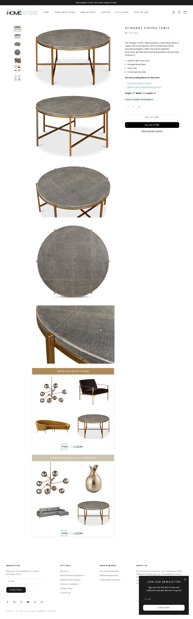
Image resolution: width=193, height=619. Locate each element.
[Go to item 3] (17, 44)
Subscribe (164, 607)
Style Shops (122, 12)
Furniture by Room (64, 12)
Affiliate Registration (109, 575)
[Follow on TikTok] (35, 602)
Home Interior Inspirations (72, 575)
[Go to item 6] (17, 69)
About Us (64, 571)
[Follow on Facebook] (7, 602)
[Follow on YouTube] (28, 602)
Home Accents (88, 12)
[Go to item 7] (17, 78)
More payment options (152, 131)
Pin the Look (154, 574)
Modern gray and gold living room (144, 87)
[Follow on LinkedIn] (41, 602)
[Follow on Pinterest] (21, 602)
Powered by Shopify (46, 611)
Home (46, 12)
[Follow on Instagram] (14, 602)
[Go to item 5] (17, 60)
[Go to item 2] (17, 37)
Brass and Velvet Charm (139, 83)
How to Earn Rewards (109, 571)
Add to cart (152, 117)
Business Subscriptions (70, 579)
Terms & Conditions (69, 584)
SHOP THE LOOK (141, 12)
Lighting (105, 12)
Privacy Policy (66, 588)
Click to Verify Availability (139, 99)
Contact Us (65, 592)
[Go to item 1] (17, 28)
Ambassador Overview (110, 579)
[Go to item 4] (17, 52)
